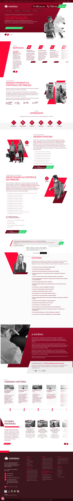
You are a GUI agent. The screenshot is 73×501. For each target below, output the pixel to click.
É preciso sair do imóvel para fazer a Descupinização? (44, 295)
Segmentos (28, 463)
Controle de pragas (26, 10)
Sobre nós (6, 1)
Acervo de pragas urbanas (61, 476)
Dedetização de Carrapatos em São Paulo (16, 206)
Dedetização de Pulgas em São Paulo (15, 208)
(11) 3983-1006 (10, 473)
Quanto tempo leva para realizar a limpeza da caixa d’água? (45, 271)
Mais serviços (35, 10)
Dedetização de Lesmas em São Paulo (15, 203)
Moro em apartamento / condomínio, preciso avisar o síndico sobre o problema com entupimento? (50, 279)
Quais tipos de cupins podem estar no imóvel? (42, 302)
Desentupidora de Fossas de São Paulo (42, 155)
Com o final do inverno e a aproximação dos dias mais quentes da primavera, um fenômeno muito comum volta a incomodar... (67, 433)
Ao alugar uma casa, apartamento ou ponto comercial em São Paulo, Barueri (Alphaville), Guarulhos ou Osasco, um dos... (55, 433)
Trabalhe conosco (12, 1)
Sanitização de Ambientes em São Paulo (63, 458)
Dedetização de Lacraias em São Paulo (15, 201)
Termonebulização (11, 223)
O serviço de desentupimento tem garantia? (42, 281)
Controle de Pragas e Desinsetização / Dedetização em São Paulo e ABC (47, 472)
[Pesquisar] (41, 11)
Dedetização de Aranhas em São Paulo (15, 198)
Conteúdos (26, 1)
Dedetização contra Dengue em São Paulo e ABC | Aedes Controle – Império (22, 193)
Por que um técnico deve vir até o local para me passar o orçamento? (47, 276)
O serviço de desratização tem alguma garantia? (43, 289)
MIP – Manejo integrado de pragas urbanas (16, 225)
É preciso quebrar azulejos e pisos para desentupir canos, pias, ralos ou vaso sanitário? (49, 284)
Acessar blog (7, 443)
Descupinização (11, 221)
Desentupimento (8, 10)
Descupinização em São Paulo (46, 474)
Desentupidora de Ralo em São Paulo (42, 160)
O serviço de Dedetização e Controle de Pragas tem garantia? (46, 312)
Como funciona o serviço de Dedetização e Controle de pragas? (46, 314)
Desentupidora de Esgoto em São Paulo (42, 151)
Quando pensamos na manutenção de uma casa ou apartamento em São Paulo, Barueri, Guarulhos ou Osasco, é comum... (42, 433)
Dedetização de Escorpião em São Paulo (15, 200)
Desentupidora (60, 471)
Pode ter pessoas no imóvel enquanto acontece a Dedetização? (46, 306)
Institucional (28, 456)
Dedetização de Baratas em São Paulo (15, 196)
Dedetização (17, 10)
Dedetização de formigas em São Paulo (15, 210)
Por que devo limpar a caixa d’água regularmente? (43, 267)
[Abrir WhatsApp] (70, 498)
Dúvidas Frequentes (19, 1)
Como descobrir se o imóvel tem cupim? (41, 304)
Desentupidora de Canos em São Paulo (42, 158)
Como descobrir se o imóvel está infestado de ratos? (44, 293)
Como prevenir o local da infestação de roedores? (43, 287)
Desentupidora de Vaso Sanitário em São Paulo (44, 163)
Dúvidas (31, 1)
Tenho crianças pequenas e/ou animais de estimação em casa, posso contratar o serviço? (50, 298)
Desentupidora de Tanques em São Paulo (43, 153)
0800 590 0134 (10, 475)
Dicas (58, 475)
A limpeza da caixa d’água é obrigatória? (41, 269)
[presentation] (5, 35)
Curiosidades (59, 474)
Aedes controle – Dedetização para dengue (16, 220)
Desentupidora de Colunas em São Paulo (43, 156)
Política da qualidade (30, 460)
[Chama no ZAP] (61, 243)
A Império (28, 458)
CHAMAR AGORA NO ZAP (15, 28)
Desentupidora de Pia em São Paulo (42, 161)
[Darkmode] (67, 1)
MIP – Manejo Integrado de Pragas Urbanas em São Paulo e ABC (47, 477)
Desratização (10, 226)
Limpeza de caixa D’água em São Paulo (63, 459)
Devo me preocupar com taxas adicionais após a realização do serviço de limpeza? (48, 274)
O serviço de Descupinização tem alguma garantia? (43, 300)
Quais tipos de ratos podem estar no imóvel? (42, 291)
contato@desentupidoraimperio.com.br (13, 477)
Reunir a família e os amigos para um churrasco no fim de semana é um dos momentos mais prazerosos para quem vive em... (30, 433)
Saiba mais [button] (41, 250)
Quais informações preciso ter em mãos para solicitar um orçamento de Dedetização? (48, 309)
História (28, 459)
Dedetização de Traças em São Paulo (15, 205)
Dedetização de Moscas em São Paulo (15, 213)
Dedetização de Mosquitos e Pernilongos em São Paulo (18, 211)
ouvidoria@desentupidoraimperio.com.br (10, 495)
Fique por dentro (60, 467)
